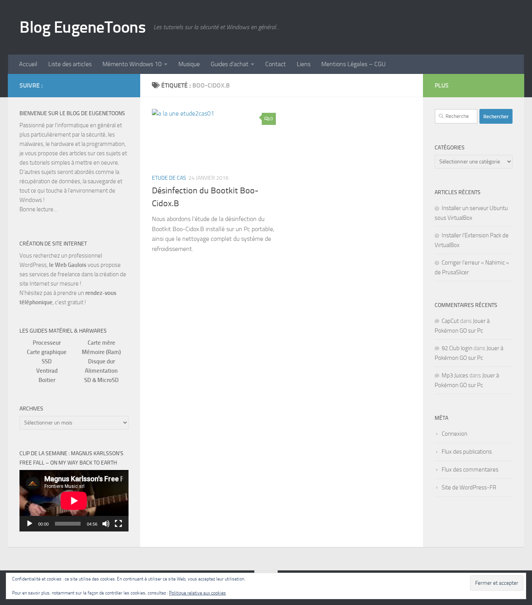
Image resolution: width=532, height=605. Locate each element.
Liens (303, 64)
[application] (74, 500)
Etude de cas (169, 178)
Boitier (47, 380)
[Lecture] (29, 524)
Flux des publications (467, 451)
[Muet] (106, 524)
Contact (275, 64)
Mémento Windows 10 (132, 64)
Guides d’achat (229, 64)
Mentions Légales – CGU (353, 64)
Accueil (28, 64)
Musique (189, 64)
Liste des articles (70, 64)
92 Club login (457, 348)
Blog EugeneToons (82, 27)
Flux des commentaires (470, 469)
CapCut (450, 320)
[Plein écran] (118, 524)
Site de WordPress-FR (469, 487)
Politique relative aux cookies (197, 593)
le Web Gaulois (67, 264)
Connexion (454, 433)
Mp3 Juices (455, 375)
